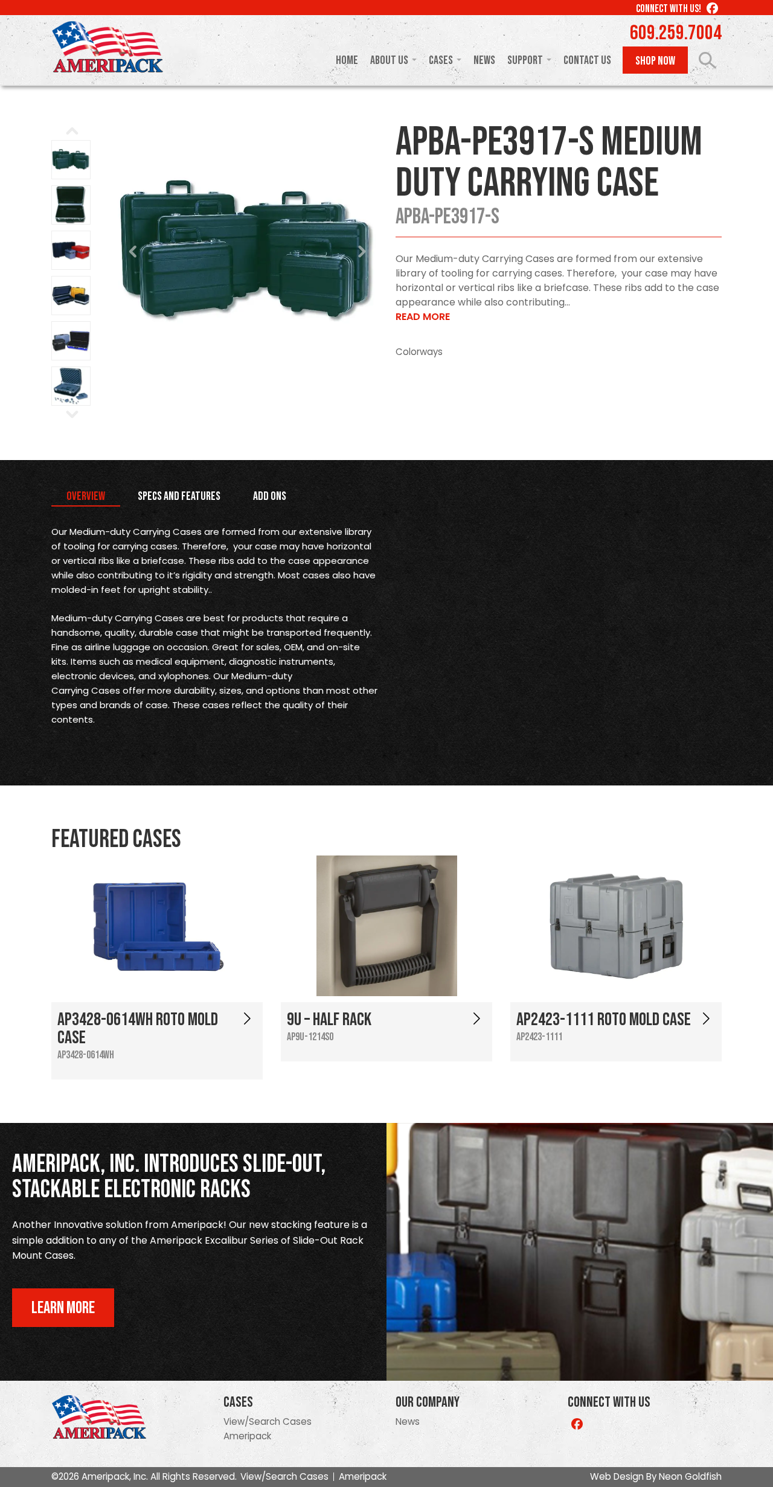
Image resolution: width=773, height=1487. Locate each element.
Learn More (63, 1308)
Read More (423, 317)
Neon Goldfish (690, 1476)
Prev (133, 251)
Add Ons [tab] (269, 496)
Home (347, 60)
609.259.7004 (676, 33)
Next (361, 251)
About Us (389, 60)
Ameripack (247, 1436)
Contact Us (587, 60)
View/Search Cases (267, 1421)
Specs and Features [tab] (179, 496)
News (484, 60)
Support (525, 60)
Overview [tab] (85, 496)
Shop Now (655, 61)
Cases (441, 60)
